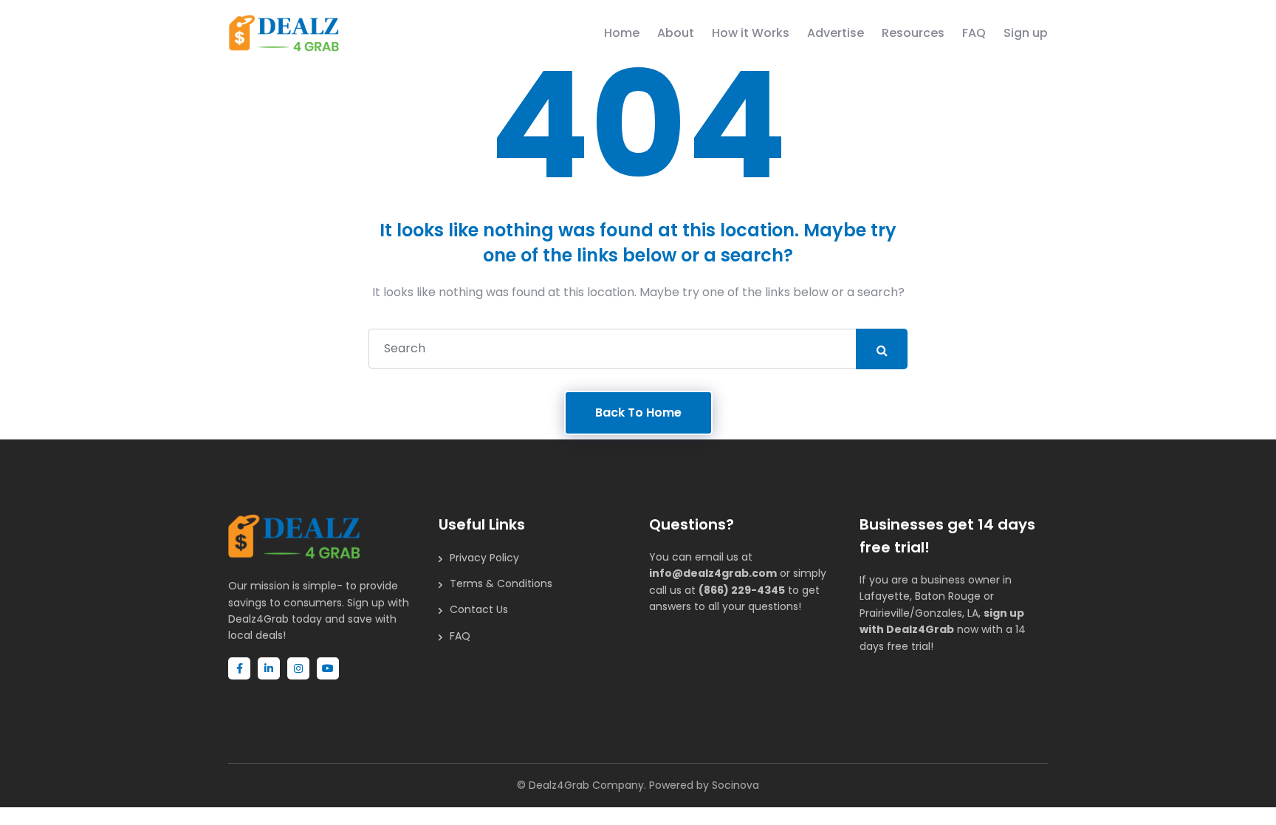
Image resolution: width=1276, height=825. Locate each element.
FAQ (974, 32)
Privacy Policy (484, 557)
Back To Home (638, 412)
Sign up (1026, 32)
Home (621, 32)
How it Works (750, 32)
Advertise (835, 32)
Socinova (735, 785)
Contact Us (479, 609)
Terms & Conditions (501, 583)
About (675, 32)
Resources (913, 32)
